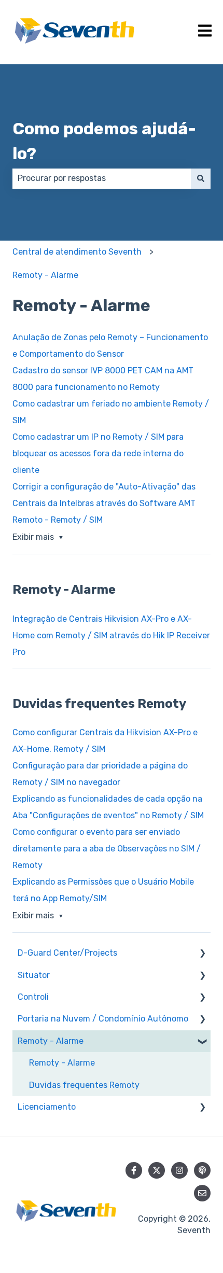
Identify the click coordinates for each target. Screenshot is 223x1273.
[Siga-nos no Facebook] (134, 1170)
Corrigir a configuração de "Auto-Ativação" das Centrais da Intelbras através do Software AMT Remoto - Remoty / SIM (104, 503)
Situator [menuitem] (34, 975)
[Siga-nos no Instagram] (179, 1170)
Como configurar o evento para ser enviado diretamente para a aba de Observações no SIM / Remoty (106, 848)
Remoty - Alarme (45, 275)
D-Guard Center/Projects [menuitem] (67, 953)
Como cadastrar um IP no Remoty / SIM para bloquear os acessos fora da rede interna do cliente (98, 453)
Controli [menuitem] (33, 997)
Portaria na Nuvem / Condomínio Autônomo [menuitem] (103, 1019)
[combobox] (101, 178)
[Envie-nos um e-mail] (202, 1193)
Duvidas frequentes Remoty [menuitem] (84, 1085)
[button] (202, 953)
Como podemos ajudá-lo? (104, 141)
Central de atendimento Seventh (77, 252)
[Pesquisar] (201, 178)
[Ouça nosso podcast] (202, 1170)
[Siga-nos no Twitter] (156, 1170)
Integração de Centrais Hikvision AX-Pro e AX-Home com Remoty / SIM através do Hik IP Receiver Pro (111, 635)
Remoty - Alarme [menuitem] (50, 1041)
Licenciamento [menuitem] (47, 1107)
